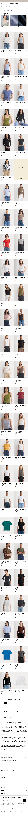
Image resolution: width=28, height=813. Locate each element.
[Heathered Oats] (1, 383)
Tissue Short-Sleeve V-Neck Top (21, 227)
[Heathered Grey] (15, 53)
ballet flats (5, 733)
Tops (22, 711)
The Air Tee (3, 613)
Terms (13, 804)
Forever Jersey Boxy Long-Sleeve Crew (6, 562)
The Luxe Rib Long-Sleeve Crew (7, 690)
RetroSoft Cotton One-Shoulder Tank (5, 77)
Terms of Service (24, 811)
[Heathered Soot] (15, 668)
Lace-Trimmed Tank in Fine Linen (21, 76)
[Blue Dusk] (1, 105)
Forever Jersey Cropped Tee (6, 639)
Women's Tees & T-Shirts (8, 6)
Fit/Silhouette (7, 13)
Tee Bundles (17, 711)
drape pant (25, 731)
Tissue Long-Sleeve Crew (20, 127)
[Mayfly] (1, 130)
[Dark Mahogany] (15, 642)
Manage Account (5, 780)
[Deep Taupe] (15, 205)
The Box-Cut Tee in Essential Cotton (6, 51)
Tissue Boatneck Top (5, 152)
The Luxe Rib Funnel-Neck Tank (21, 483)
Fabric (3, 13)
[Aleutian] (1, 80)
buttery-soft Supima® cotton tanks (16, 723)
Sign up (3, 782)
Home (2, 6)
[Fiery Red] (1, 255)
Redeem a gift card (5, 784)
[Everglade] (1, 539)
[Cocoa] (1, 565)
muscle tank (24, 730)
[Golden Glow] (1, 461)
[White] (1, 54)
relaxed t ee (7, 731)
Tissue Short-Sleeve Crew (6, 102)
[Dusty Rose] (1, 330)
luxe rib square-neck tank (6, 727)
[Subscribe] (24, 800)
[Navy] (1, 230)
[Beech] (15, 305)
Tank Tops (11, 711)
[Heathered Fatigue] (15, 486)
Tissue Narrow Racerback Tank (21, 50)
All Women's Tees (4, 711)
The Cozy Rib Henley (19, 639)
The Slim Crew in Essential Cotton (6, 484)
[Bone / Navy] (1, 180)
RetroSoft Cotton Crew (20, 102)
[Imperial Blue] (1, 668)
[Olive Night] (15, 565)
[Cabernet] (15, 409)
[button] (26, 3)
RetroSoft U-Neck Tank (5, 127)
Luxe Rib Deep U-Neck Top (6, 587)
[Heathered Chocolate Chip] (15, 230)
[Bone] (15, 79)
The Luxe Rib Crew (4, 509)
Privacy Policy (7, 804)
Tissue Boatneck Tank (19, 302)
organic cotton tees (17, 722)
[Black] (15, 130)
